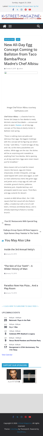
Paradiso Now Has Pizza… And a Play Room (21, 287)
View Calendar (7, 355)
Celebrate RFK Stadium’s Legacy (22, 334)
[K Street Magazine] (4, 26)
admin (21, 69)
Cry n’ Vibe (13, 327)
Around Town (9, 39)
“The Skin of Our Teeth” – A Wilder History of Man (18, 267)
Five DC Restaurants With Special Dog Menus (21, 223)
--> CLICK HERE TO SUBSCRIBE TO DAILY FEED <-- (20, 306)
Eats (18, 39)
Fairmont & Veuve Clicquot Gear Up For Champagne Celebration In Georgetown (24, 7)
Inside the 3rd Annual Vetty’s (19, 249)
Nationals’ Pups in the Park (19, 320)
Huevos (18, 125)
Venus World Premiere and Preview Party (25, 340)
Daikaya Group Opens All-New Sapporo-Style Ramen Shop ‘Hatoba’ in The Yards (20, 232)
